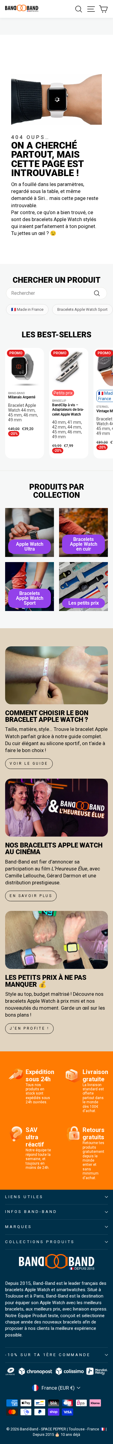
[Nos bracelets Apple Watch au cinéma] (56, 808)
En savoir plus (31, 896)
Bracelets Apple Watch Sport (82, 309)
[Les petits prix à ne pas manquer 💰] (56, 940)
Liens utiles (24, 1197)
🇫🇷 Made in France (27, 309)
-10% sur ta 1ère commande (47, 1354)
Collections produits (40, 1242)
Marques (18, 1226)
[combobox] (56, 293)
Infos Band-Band (31, 1211)
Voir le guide (29, 763)
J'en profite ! (29, 1028)
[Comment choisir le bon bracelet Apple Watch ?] (56, 675)
